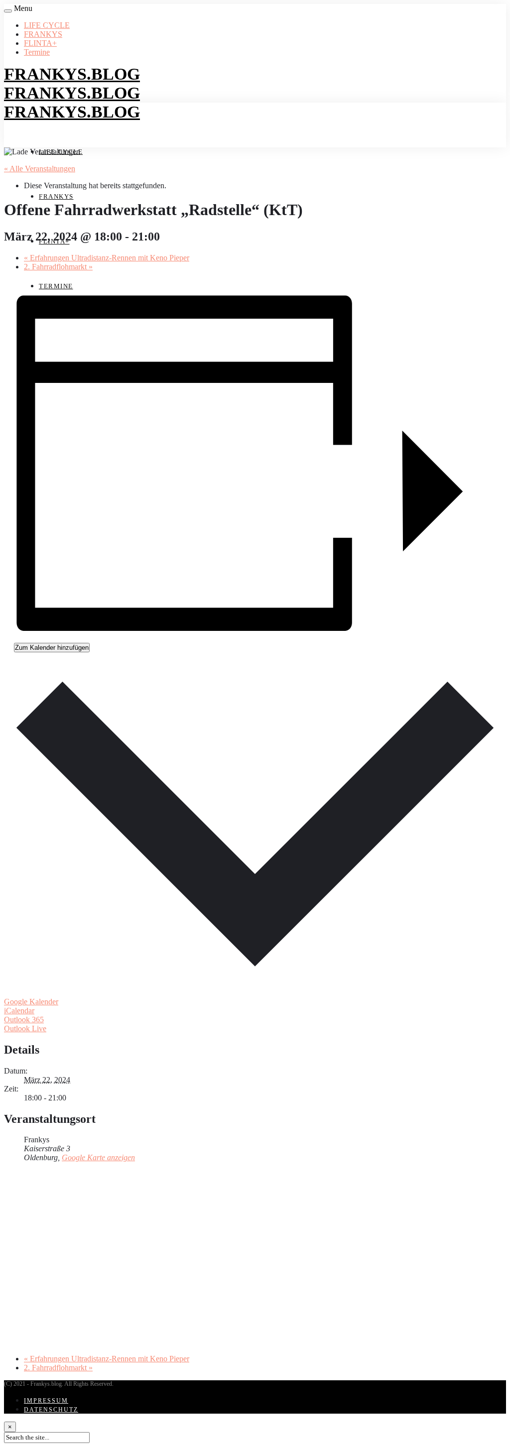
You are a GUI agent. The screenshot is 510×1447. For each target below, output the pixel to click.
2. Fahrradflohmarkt (58, 266)
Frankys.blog (72, 74)
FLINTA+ (40, 43)
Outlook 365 (24, 1019)
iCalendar (19, 1010)
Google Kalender (31, 1001)
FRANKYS (43, 34)
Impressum (46, 1400)
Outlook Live (25, 1028)
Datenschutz (51, 1409)
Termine (37, 52)
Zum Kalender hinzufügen (52, 647)
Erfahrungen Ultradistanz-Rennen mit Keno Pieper (106, 257)
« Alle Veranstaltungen (39, 168)
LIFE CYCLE (47, 25)
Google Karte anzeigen (98, 1157)
